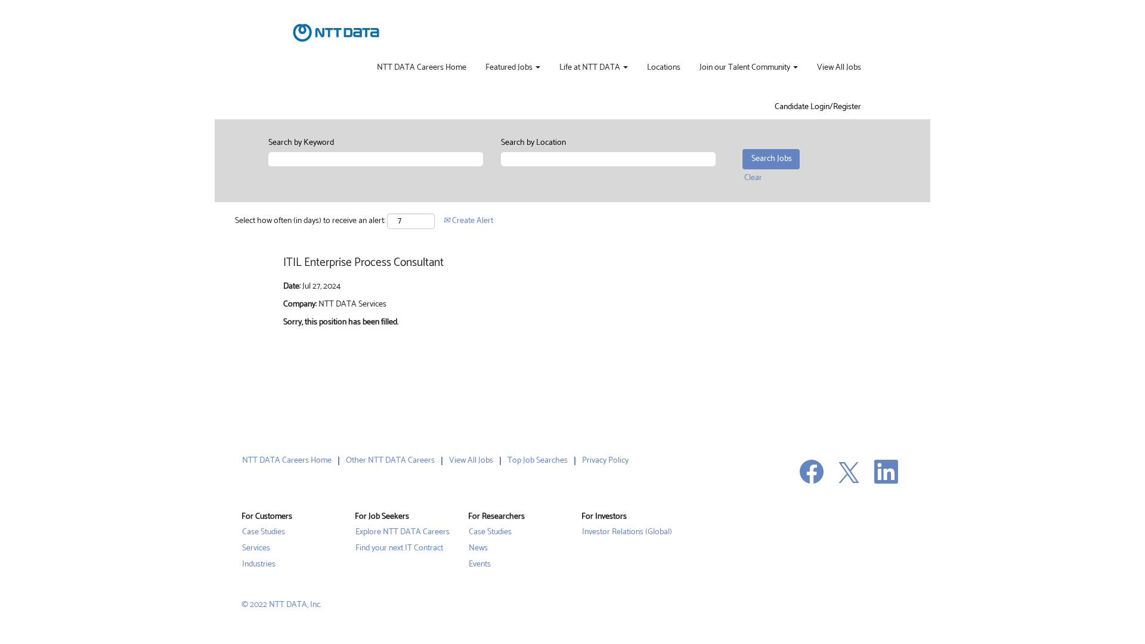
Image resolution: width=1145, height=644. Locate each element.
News (478, 548)
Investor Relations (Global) (627, 532)
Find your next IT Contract (399, 548)
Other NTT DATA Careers (390, 460)
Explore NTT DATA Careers (402, 532)
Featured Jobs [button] (509, 68)
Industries (259, 564)
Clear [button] (753, 178)
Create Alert (471, 221)
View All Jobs (839, 68)
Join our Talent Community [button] (746, 68)
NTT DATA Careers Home (421, 68)
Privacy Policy (605, 460)
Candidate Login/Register (818, 107)
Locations (663, 68)
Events (480, 564)
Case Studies (263, 532)
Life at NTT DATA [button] (590, 68)
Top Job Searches (537, 460)
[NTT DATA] (336, 33)
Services (256, 548)
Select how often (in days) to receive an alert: (310, 221)
